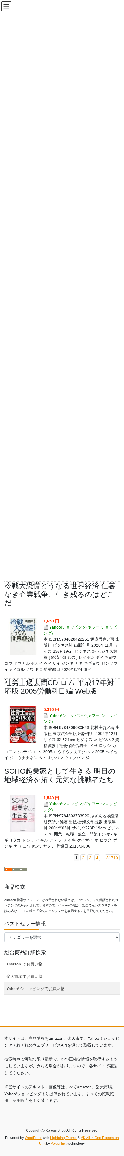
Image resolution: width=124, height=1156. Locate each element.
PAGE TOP (115, 1116)
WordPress (33, 1138)
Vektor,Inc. (59, 1144)
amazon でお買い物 (24, 964)
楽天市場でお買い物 (24, 976)
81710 (112, 858)
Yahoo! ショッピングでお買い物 (35, 988)
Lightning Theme (63, 1138)
